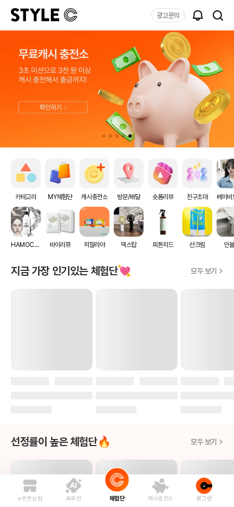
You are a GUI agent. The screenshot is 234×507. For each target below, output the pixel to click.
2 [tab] (110, 136)
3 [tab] (117, 136)
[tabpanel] (117, 88)
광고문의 (168, 15)
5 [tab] (130, 136)
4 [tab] (123, 136)
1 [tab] (104, 136)
